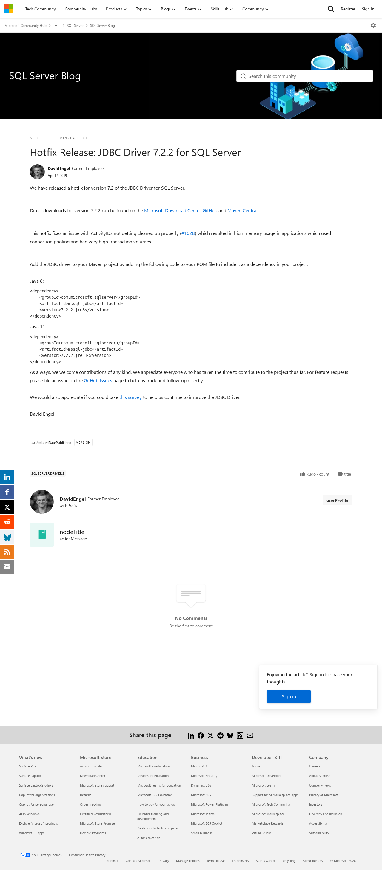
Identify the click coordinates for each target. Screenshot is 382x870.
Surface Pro (27, 766)
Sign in (289, 696)
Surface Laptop (30, 775)
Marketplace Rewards (268, 823)
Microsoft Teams (203, 814)
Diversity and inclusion (325, 814)
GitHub (210, 210)
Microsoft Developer (266, 775)
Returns (85, 794)
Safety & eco (265, 860)
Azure (256, 766)
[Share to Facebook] (201, 734)
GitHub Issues (98, 380)
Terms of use (216, 860)
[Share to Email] (250, 734)
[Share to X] (210, 734)
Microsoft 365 (201, 794)
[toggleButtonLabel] (373, 25)
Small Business (201, 833)
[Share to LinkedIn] (191, 734)
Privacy (164, 860)
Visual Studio (261, 833)
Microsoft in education (153, 766)
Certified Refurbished (95, 814)
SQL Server (75, 25)
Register (348, 9)
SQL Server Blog (102, 25)
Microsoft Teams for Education (159, 785)
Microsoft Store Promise (97, 823)
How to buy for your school (156, 804)
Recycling (288, 860)
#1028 (188, 233)
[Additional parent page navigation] (56, 25)
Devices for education (153, 775)
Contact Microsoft (139, 860)
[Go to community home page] (8, 8)
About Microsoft (320, 775)
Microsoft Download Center (172, 210)
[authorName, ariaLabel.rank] (37, 171)
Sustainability (319, 833)
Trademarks (240, 860)
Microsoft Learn (263, 785)
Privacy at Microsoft (323, 794)
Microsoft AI (200, 766)
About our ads (313, 860)
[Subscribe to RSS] (240, 734)
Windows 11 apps (31, 833)
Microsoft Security (204, 775)
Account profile (91, 766)
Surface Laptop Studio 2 (36, 785)
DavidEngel (59, 168)
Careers (315, 766)
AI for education (148, 837)
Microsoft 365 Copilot (206, 823)
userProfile (337, 500)
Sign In (368, 9)
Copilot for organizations (37, 794)
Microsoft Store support (97, 785)
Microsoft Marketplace (268, 814)
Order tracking (90, 804)
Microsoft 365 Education (154, 794)
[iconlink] (42, 535)
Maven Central (242, 210)
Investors (315, 804)
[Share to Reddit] (220, 734)
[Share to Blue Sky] (230, 734)
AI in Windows (29, 814)
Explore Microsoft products (38, 823)
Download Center (92, 775)
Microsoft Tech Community (271, 804)
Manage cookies (188, 860)
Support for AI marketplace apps (275, 794)
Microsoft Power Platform (209, 804)
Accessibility (318, 823)
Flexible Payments (93, 833)
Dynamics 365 (201, 785)
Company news (320, 785)
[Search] (331, 9)
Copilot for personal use (36, 804)
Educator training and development (153, 816)
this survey (130, 397)
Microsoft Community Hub (25, 25)
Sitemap (112, 860)
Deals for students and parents (159, 828)
